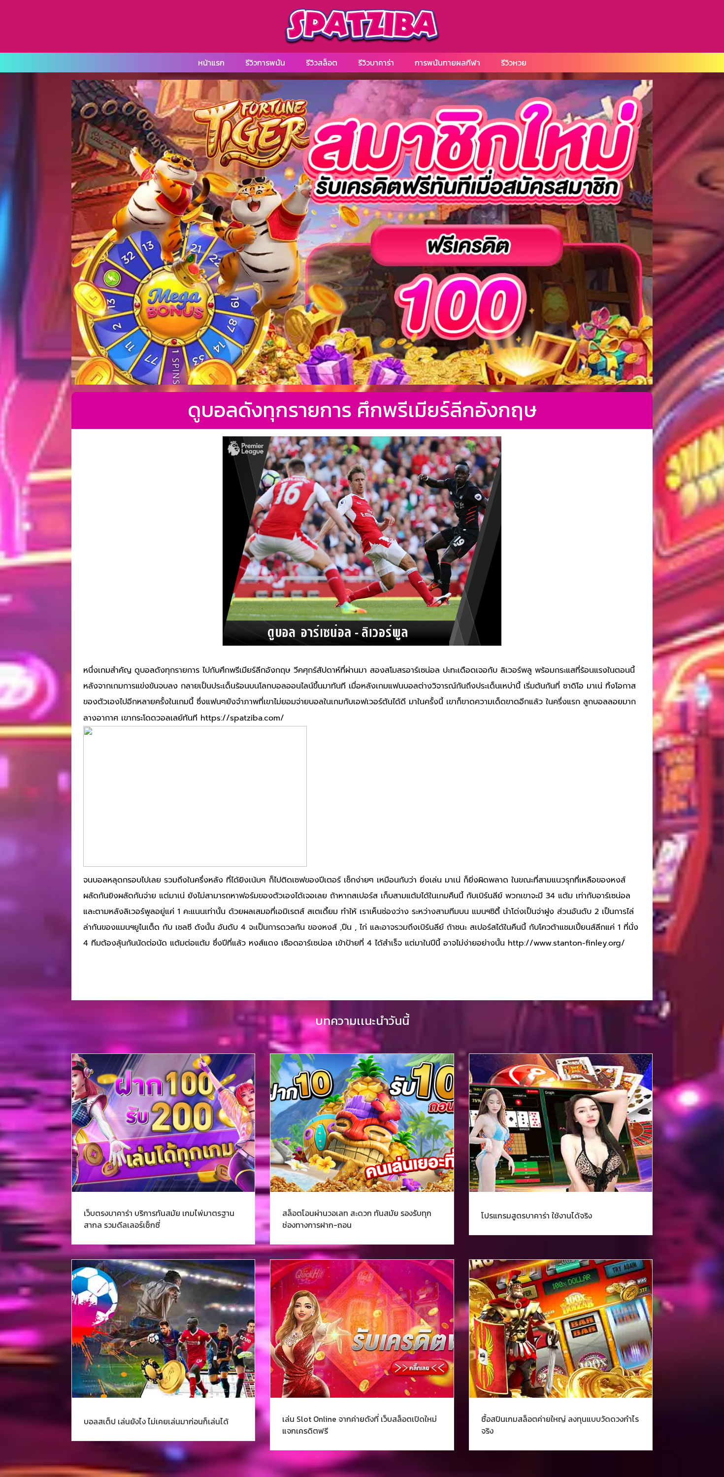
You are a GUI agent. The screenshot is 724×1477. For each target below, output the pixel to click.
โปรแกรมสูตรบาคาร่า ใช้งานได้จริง (536, 1215)
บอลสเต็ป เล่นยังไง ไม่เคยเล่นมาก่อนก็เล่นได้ (156, 1421)
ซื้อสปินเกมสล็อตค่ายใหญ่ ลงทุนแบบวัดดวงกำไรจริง (560, 1425)
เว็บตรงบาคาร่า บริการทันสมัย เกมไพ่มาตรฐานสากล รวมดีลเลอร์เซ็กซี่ (159, 1219)
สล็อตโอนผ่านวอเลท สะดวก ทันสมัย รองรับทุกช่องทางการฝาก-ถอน (356, 1219)
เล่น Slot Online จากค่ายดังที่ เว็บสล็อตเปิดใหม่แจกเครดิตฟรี (359, 1425)
